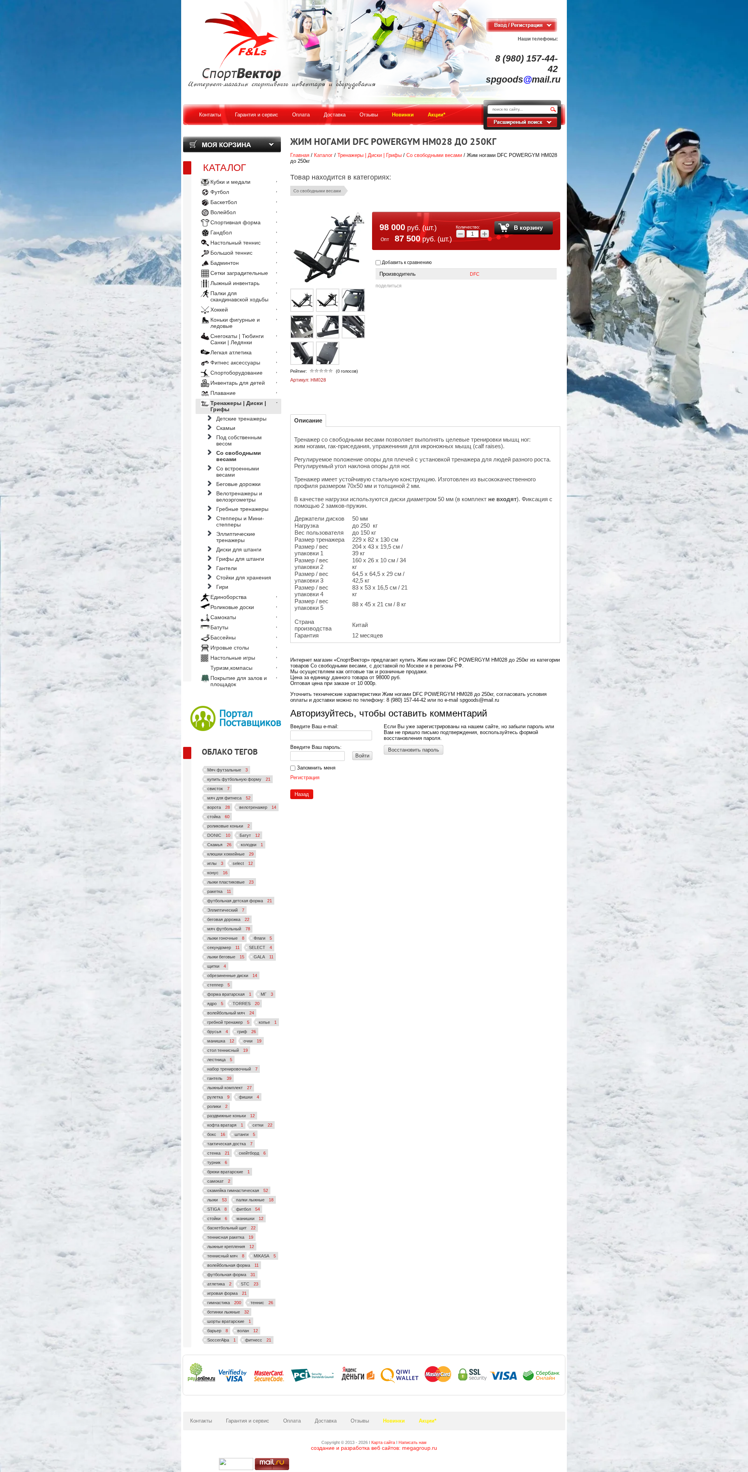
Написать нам (413, 1442)
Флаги (263, 938)
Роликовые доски (232, 607)
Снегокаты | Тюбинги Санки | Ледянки (237, 339)
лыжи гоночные (225, 938)
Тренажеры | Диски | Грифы (369, 155)
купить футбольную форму (238, 779)
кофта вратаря (225, 1125)
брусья (217, 1031)
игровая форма (227, 1293)
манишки (249, 1218)
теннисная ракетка (230, 1237)
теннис (262, 1302)
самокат (218, 1181)
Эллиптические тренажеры (235, 537)
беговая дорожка (228, 919)
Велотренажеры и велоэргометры (239, 496)
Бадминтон (224, 263)
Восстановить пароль (413, 750)
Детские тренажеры (241, 419)
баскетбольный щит (231, 1227)
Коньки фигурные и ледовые (235, 323)
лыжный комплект (229, 1087)
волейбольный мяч (230, 1013)
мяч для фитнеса (229, 798)
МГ (267, 994)
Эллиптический (225, 910)
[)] (236, 1464)
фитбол (248, 1209)
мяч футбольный (228, 928)
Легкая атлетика (231, 352)
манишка (220, 1041)
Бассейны (223, 637)
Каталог (323, 155)
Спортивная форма (235, 222)
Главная (299, 155)
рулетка (218, 1097)
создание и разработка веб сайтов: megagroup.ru (374, 1448)
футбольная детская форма (239, 900)
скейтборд (252, 1153)
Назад (302, 794)
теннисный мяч (225, 1256)
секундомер (223, 947)
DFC (475, 274)
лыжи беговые (225, 956)
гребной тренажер (228, 1022)
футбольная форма (231, 1274)
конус (217, 872)
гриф (246, 1031)
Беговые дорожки (238, 484)
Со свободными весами (434, 155)
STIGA (217, 1209)
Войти (362, 756)
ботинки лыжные (228, 1312)
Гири (222, 587)
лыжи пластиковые (230, 882)
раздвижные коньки (231, 1115)
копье (268, 1022)
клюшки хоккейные (230, 854)
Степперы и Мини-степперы (240, 521)
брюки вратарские (228, 1171)
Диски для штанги (238, 549)
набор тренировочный (232, 1069)
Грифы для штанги (240, 559)
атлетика (219, 1284)
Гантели (226, 568)
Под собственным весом (239, 440)
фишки (249, 1097)
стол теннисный (227, 1050)
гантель (219, 1078)
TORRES (246, 1003)
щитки (216, 966)
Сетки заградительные (239, 273)
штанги (245, 1134)
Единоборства (228, 597)
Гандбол (221, 232)
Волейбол (223, 212)
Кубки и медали (230, 182)
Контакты (201, 1421)
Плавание (223, 393)
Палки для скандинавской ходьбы (239, 296)
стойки (217, 1218)
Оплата (292, 1421)
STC (249, 1284)
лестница (219, 1059)
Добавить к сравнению (406, 262)
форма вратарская (229, 994)
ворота (218, 807)
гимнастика (224, 1302)
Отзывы (360, 1421)
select (243, 863)
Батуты (219, 627)
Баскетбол (223, 202)
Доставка (326, 1421)
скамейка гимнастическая (237, 1190)
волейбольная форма (233, 1265)
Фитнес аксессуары (235, 362)
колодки (252, 844)
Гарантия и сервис (247, 1421)
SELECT (260, 947)
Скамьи (225, 428)
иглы (215, 863)
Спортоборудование (236, 373)
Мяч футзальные (227, 770)
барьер (217, 1330)
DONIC (218, 835)
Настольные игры (232, 658)
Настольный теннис (235, 242)
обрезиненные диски (232, 975)
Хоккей (219, 309)
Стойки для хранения (243, 577)
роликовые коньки (228, 826)
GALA (263, 956)
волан (247, 1330)
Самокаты (223, 617)
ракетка (219, 891)
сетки (262, 1125)
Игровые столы (229, 647)
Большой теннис (231, 253)
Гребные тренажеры (242, 509)
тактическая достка (229, 1143)
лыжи (217, 1199)
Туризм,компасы (231, 668)
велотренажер (257, 807)
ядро (215, 1003)
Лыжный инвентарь (234, 283)
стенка (218, 1153)
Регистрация (304, 777)
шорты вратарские (229, 1321)
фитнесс (258, 1340)
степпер (218, 985)
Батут (250, 835)
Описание (308, 420)
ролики (217, 1106)
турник (217, 1162)
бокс (216, 1134)
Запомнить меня (315, 768)
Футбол (219, 192)
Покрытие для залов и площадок (238, 681)
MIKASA (265, 1256)
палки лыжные (254, 1199)
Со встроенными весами (237, 471)
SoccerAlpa (221, 1340)
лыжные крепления (230, 1246)
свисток (218, 788)
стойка (218, 816)
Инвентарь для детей (237, 383)
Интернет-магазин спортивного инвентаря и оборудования (282, 84)
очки (252, 1041)
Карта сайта (383, 1442)
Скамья (219, 844)
